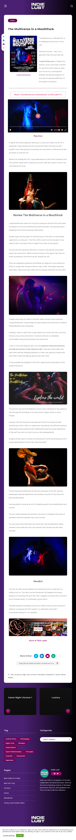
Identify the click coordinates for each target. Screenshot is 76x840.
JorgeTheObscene (23, 75)
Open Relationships (13, 752)
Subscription (11, 747)
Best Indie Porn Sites (12, 778)
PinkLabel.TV (50, 675)
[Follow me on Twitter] (57, 773)
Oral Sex (34, 675)
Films (12, 20)
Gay (12, 675)
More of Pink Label (38, 641)
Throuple (29, 752)
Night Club (26, 675)
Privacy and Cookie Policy (14, 803)
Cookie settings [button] (9, 835)
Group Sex (18, 675)
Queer (58, 675)
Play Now (38, 136)
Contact (7, 788)
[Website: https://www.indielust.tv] (54, 773)
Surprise (9, 756)
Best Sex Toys (9, 783)
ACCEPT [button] (20, 835)
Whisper (21, 743)
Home (6, 793)
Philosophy (41, 675)
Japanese (9, 760)
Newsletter (8, 798)
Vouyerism (21, 756)
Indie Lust (55, 770)
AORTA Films (11, 739)
